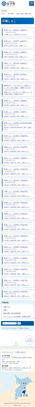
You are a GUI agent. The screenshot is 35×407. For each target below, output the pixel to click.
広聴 (4, 310)
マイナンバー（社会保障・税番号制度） (17, 316)
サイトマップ (8, 352)
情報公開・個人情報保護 (12, 313)
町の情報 (11, 13)
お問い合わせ (21, 352)
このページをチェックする (9, 323)
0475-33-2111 (11, 361)
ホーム (3, 13)
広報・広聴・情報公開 (23, 13)
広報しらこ (7, 306)
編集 (19, 323)
